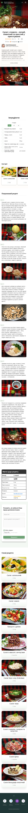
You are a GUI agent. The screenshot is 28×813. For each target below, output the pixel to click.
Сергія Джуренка (9, 2)
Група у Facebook (5, 805)
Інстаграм (17, 804)
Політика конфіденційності (14, 808)
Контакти (23, 804)
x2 (14, 125)
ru (22, 2)
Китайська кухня (18, 493)
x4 (18, 125)
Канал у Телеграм (11, 805)
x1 (9, 125)
